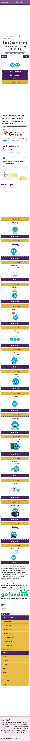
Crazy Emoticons (7, 641)
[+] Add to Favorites (15, 219)
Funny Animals (10, 36)
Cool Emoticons (7, 629)
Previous (4, 57)
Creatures (5, 676)
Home (3, 36)
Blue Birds (19, 36)
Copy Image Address (15, 75)
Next (26, 57)
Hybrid (5, 656)
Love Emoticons (7, 625)
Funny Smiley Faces (8, 637)
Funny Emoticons (7, 621)
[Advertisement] (15, 20)
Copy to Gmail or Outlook (15, 71)
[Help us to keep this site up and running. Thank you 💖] (15, 593)
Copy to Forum (15, 78)
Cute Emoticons (7, 633)
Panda (4, 684)
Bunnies (5, 672)
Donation (3, 598)
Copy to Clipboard (15, 236)
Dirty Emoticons (7, 649)
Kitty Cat (5, 660)
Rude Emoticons (7, 645)
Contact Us (19, 738)
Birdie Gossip (6, 38)
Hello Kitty (6, 680)
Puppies (5, 664)
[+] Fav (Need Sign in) (15, 82)
